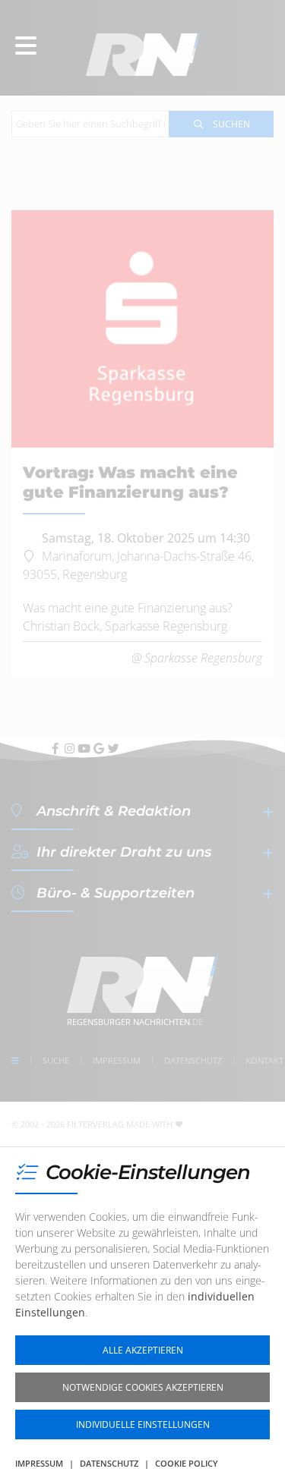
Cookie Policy (186, 1463)
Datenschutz (109, 1463)
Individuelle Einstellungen (143, 1424)
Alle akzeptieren (143, 1350)
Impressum (39, 1463)
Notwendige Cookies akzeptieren (142, 1387)
